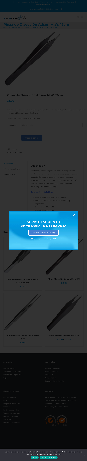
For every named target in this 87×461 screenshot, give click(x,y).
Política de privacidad (48, 458)
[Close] (74, 215)
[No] (84, 455)
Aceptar (34, 458)
